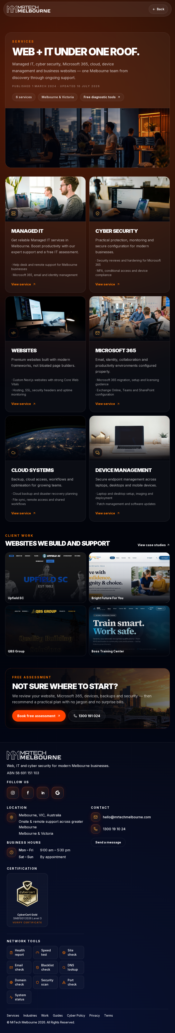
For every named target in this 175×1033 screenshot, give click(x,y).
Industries (30, 1015)
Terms (108, 1015)
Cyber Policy (76, 1015)
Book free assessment (36, 716)
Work (45, 1015)
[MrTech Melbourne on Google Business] (58, 793)
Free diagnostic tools (100, 97)
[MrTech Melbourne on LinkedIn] (43, 793)
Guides (58, 1015)
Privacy (94, 1015)
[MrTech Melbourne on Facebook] (28, 793)
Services (13, 1015)
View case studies (152, 545)
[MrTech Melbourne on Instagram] (13, 793)
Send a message (108, 842)
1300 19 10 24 (114, 829)
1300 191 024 (89, 716)
